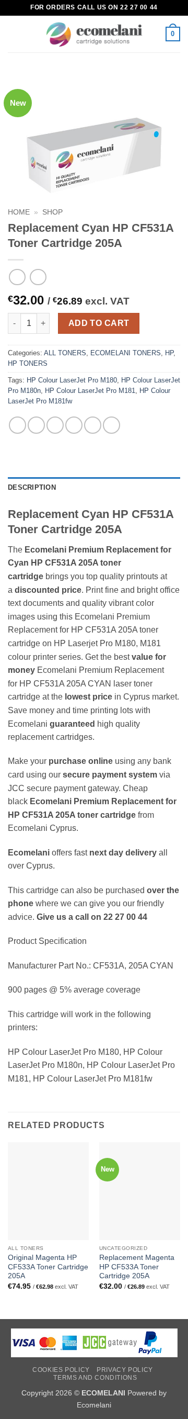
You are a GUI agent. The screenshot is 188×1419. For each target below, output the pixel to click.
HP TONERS (28, 363)
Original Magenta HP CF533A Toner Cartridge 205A (48, 1267)
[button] (14, 34)
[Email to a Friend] (74, 425)
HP (169, 353)
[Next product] (17, 277)
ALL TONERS (65, 353)
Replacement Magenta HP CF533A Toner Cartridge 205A (136, 1267)
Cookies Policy (61, 1369)
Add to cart (99, 323)
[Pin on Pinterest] (92, 425)
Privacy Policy (125, 1369)
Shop (52, 212)
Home (19, 212)
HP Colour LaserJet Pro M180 (72, 380)
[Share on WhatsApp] (17, 425)
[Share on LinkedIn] (111, 425)
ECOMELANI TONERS (125, 353)
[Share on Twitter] (55, 425)
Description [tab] (32, 487)
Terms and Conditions (95, 1377)
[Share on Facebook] (36, 425)
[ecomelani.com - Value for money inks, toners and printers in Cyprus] (94, 34)
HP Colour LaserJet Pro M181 (90, 391)
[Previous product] (38, 277)
